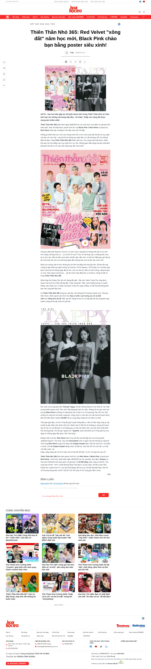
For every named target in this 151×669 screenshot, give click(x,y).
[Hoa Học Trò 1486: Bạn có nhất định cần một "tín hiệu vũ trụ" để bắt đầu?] (94, 582)
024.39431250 (13, 648)
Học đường (45, 17)
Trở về (4, 85)
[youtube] (144, 1)
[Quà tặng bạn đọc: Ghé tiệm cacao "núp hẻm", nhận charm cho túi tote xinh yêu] (94, 523)
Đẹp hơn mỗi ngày (58, 17)
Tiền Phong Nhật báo (79, 1)
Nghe (4, 62)
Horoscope (134, 17)
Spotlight (124, 17)
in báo (80, 62)
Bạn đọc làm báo (18, 663)
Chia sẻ (4, 68)
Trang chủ (7, 17)
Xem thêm (143, 17)
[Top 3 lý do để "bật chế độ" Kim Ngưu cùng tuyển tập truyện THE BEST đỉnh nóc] (58, 523)
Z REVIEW (113, 17)
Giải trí (35, 17)
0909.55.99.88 (42, 644)
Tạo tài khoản (58, 483)
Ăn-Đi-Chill (91, 17)
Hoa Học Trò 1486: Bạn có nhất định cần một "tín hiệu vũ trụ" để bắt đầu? (94, 595)
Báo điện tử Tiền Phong (75, 9)
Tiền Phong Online (61, 1)
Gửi (103, 495)
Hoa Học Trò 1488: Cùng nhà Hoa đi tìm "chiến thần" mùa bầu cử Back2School (21, 537)
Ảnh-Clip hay (102, 17)
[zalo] (107, 646)
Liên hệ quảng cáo (42, 641)
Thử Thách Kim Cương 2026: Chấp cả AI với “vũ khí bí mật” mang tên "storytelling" (57, 596)
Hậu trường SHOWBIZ (76, 17)
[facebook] (140, 1)
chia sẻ (66, 62)
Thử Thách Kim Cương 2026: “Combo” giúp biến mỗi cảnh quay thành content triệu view (21, 567)
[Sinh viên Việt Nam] (138, 626)
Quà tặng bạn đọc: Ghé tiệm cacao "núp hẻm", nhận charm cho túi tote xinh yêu (94, 537)
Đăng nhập (45, 483)
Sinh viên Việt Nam (97, 1)
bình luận (85, 62)
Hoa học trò (12, 624)
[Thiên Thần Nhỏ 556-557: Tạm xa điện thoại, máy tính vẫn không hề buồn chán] (22, 582)
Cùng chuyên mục (18, 510)
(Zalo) (49, 644)
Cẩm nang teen (119, 632)
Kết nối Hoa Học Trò (42, 24)
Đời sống (16, 17)
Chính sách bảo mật (129, 641)
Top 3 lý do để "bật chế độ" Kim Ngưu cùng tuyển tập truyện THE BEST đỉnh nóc (56, 537)
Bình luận (4, 80)
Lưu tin (4, 74)
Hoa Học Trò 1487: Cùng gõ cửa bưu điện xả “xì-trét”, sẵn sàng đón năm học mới (58, 567)
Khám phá (25, 17)
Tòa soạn (9, 641)
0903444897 (69, 644)
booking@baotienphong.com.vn (47, 646)
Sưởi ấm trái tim (88, 632)
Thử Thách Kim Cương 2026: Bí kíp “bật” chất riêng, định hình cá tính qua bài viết (93, 567)
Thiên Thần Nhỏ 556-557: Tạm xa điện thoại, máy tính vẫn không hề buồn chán (21, 596)
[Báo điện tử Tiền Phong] (122, 626)
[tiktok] (102, 646)
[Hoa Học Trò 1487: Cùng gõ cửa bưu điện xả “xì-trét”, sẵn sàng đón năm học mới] (58, 553)
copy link (75, 62)
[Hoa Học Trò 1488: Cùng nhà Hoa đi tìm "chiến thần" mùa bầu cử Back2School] (22, 523)
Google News (119, 24)
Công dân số (25, 636)
